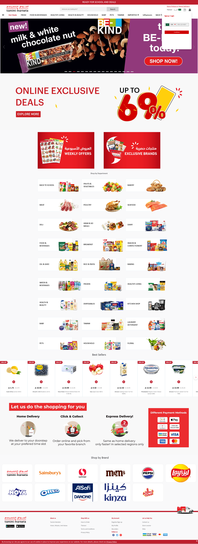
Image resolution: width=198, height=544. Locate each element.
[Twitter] (117, 535)
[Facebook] (113, 535)
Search (112, 9)
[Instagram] (121, 535)
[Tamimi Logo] (17, 9)
